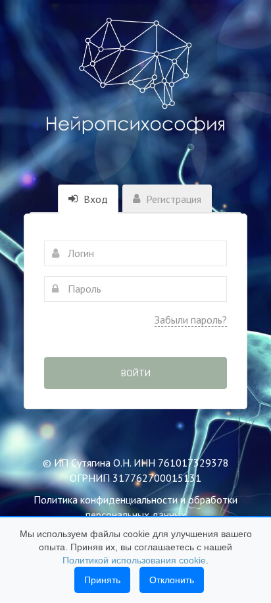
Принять (102, 580)
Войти (136, 373)
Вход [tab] (94, 199)
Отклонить (171, 580)
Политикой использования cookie (134, 560)
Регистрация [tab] (172, 199)
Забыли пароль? (191, 319)
